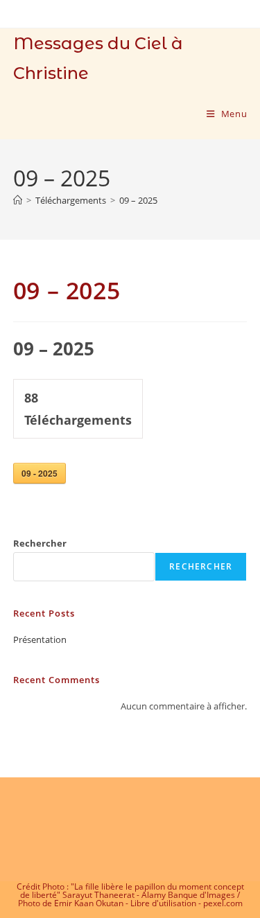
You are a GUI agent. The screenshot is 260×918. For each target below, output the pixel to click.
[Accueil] (17, 200)
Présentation (40, 639)
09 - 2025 (39, 473)
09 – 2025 (138, 200)
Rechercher (40, 543)
